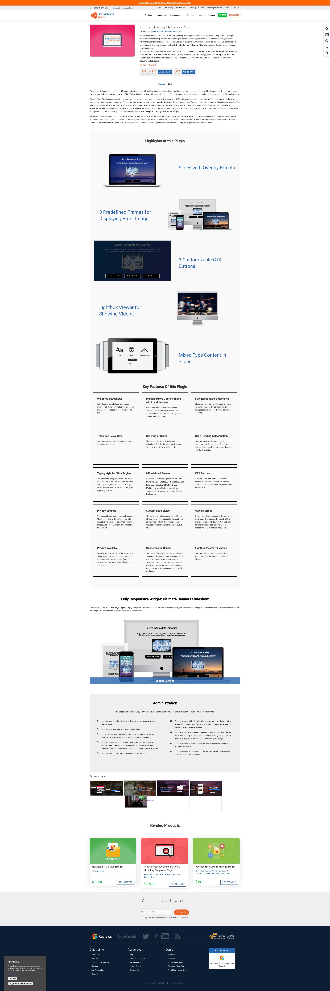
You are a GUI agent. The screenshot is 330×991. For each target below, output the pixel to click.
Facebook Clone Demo (177, 966)
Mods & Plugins (152, 874)
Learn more (12, 973)
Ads (154, 877)
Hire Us (159, 8)
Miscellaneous (220, 871)
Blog (131, 955)
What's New (180, 8)
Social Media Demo (175, 962)
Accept (12, 978)
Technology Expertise (196, 8)
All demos (172, 955)
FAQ (170, 84)
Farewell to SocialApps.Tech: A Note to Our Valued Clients (165, 2)
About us (95, 955)
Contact (95, 974)
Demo (153, 65)
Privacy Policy (135, 966)
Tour (145, 65)
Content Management (223, 873)
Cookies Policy (135, 970)
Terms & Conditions (138, 959)
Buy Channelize (98, 970)
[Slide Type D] (205, 795)
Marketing (169, 8)
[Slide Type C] (172, 795)
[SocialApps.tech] (102, 15)
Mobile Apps (234, 15)
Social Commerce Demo (178, 970)
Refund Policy (135, 962)
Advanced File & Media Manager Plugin (215, 866)
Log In (236, 8)
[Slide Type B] (139, 795)
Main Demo (172, 959)
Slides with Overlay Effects (207, 167)
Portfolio (228, 8)
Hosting (95, 966)
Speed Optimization (214, 8)
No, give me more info (21, 984)
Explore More (125, 882)
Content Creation (204, 871)
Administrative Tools (203, 873)
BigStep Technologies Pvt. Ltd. (172, 983)
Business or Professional (170, 31)
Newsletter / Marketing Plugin (107, 866)
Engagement (154, 31)
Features (161, 84)
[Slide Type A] (106, 795)
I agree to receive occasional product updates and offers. (166, 918)
